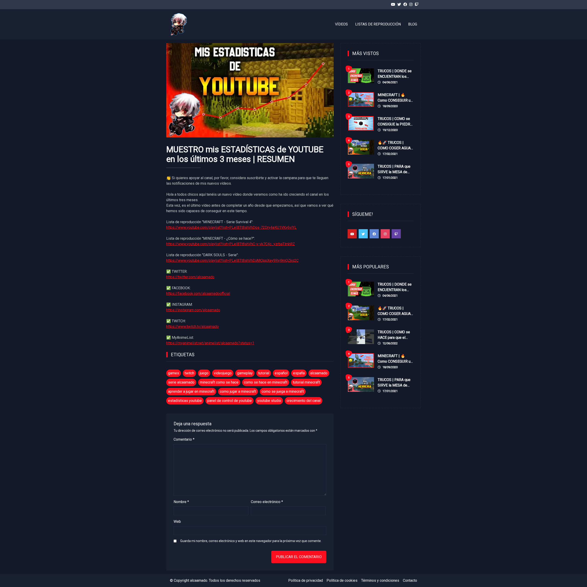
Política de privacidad (305, 580)
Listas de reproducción (378, 24)
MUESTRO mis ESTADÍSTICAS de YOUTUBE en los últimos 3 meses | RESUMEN (245, 154)
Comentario (184, 439)
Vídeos (341, 24)
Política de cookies (342, 580)
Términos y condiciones (380, 580)
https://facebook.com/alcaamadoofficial (198, 293)
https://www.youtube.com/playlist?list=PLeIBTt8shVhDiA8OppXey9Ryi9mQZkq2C (232, 260)
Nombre (181, 502)
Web (177, 521)
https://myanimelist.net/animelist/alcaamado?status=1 (210, 343)
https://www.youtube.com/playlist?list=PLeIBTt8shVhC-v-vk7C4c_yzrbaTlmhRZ (230, 244)
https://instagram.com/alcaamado (193, 310)
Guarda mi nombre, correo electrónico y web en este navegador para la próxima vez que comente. (250, 541)
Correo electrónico (267, 502)
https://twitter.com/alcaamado (190, 277)
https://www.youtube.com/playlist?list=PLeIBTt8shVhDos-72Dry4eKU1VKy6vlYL (231, 227)
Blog (412, 24)
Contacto (410, 580)
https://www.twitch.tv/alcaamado (192, 326)
